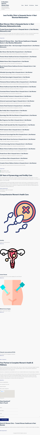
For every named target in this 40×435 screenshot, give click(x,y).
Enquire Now (2, 38)
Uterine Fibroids (3, 274)
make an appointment (4, 188)
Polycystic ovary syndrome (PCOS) (7, 352)
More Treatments (3, 359)
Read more (2, 243)
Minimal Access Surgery (5, 308)
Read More (2, 380)
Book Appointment (3, 430)
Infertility (2, 240)
